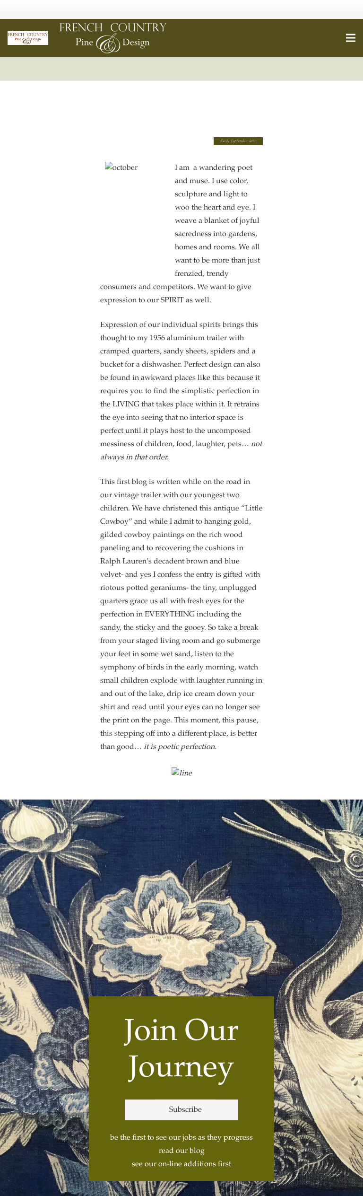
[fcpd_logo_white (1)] (113, 37)
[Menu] (351, 38)
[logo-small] (28, 38)
